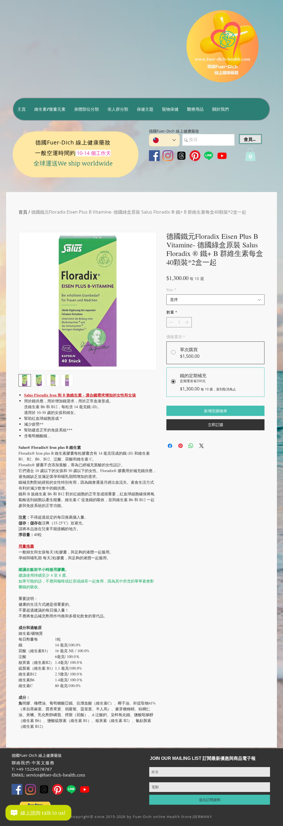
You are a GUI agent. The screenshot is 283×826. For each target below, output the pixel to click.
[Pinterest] (195, 155)
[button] (50, 109)
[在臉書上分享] (170, 445)
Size (171, 289)
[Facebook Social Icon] (154, 155)
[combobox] (215, 299)
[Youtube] (222, 155)
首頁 (23, 212)
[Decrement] (170, 322)
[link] (250, 154)
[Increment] (187, 322)
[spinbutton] (179, 322)
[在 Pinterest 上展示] (180, 445)
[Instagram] (168, 155)
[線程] (181, 155)
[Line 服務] (208, 155)
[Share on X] (201, 445)
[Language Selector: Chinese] (164, 140)
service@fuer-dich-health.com (55, 775)
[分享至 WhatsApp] (191, 445)
